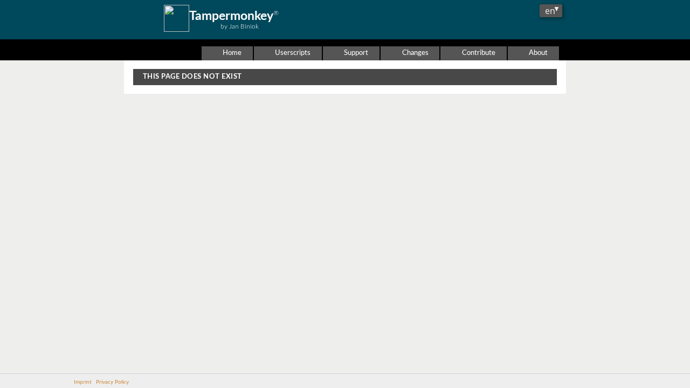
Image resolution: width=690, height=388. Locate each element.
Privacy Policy (112, 382)
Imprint (83, 382)
